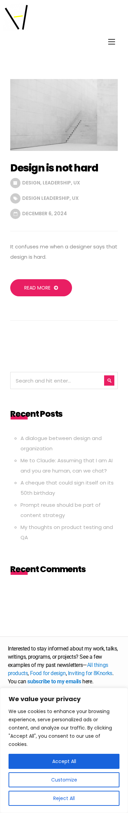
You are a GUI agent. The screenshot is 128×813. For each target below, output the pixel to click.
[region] (64, 750)
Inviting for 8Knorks (90, 673)
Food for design (48, 673)
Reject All (64, 798)
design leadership (46, 198)
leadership (57, 182)
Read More (37, 287)
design (31, 182)
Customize (64, 779)
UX (76, 182)
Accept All (64, 761)
